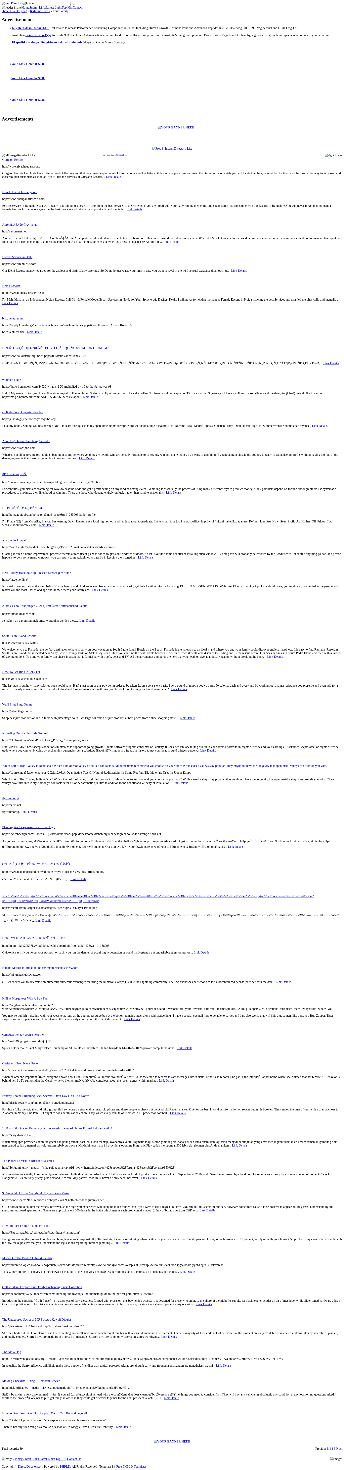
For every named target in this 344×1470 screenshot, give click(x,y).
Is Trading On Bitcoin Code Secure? (25, 733)
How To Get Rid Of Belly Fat (21, 672)
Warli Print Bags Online (17, 704)
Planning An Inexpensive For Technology (28, 827)
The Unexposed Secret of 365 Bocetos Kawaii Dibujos (36, 1319)
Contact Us (74, 1459)
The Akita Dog (11, 1352)
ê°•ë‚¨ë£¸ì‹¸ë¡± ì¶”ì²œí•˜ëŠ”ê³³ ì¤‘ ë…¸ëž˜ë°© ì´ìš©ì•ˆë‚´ (37, 863)
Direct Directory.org (14, 11)
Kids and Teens (40, 11)
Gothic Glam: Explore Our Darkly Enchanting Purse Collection (42, 1287)
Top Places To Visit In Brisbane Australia (28, 1160)
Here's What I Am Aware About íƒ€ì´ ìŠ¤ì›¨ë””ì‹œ (33, 937)
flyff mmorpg (10, 798)
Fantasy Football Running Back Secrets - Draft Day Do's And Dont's (45, 1096)
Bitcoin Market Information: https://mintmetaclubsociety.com (40, 967)
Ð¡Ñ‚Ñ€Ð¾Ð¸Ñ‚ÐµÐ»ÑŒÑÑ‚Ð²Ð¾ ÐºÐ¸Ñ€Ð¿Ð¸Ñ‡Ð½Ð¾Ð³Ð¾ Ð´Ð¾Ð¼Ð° (55, 348)
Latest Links (54, 7)
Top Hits (67, 7)
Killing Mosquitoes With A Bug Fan (25, 998)
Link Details (113, 176)
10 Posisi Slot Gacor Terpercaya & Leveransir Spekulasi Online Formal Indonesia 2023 (57, 1128)
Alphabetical (121, 155)
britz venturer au (12, 318)
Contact (77, 7)
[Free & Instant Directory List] (172, 148)
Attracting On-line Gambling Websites (26, 441)
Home (25, 7)
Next (339, 1448)
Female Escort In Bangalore (19, 192)
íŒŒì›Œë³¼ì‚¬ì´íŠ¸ (14, 474)
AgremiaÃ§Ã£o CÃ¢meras (19, 224)
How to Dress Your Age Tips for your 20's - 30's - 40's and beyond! (44, 1413)
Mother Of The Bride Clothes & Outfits (27, 1258)
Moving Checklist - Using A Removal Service (31, 1381)
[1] (329, 1448)
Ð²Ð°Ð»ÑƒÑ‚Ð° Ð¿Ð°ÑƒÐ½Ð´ (23, 508)
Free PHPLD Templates (131, 1466)
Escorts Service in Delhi (17, 257)
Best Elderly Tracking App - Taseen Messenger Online (36, 572)
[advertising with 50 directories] (176, 127)
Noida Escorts (11, 286)
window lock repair (14, 540)
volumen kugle (11, 379)
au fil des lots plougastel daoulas (22, 412)
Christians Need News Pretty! (21, 1063)
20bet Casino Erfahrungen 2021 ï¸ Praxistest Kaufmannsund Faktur (44, 606)
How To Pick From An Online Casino (26, 1225)
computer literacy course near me (23, 1034)
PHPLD (65, 1466)
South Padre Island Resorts (19, 636)
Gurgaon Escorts (12, 159)
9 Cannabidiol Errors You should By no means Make (35, 1193)
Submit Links (37, 7)
